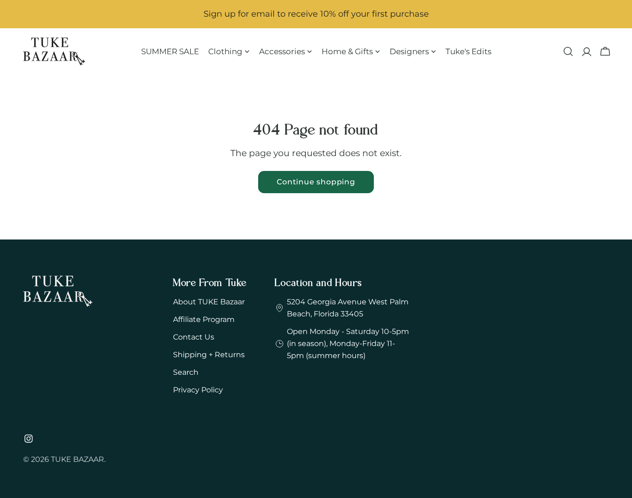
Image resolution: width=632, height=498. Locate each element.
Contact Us (193, 337)
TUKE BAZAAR (77, 459)
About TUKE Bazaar (209, 301)
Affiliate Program (204, 319)
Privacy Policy (198, 389)
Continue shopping (316, 181)
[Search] (568, 51)
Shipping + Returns (209, 354)
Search (185, 372)
